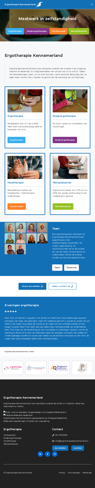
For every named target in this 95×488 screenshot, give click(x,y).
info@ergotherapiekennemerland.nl (71, 441)
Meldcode (87, 473)
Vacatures (71, 267)
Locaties (78, 448)
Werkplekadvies (62, 182)
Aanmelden (60, 448)
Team (57, 267)
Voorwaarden (74, 473)
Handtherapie (16, 182)
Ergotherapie (15, 116)
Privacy (62, 473)
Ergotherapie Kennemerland (20, 4)
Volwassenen (9, 435)
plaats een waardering (39, 421)
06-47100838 (61, 435)
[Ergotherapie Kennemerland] (39, 4)
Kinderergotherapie (64, 116)
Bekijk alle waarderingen (14, 421)
